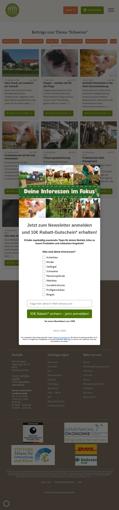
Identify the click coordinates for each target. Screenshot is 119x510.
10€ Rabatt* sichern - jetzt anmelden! (59, 314)
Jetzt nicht (59, 330)
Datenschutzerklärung (61, 337)
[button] (6, 503)
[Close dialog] (96, 168)
